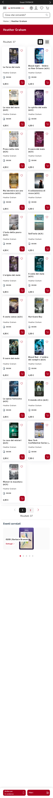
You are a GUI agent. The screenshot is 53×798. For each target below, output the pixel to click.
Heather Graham (9, 73)
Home (6, 21)
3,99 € (31, 334)
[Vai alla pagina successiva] (38, 509)
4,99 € (5, 126)
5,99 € (5, 84)
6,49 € (5, 375)
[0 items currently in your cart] (47, 8)
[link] (31, 8)
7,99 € (31, 458)
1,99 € (5, 209)
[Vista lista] (47, 42)
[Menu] (5, 8)
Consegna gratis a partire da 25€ (33, 2)
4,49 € (31, 84)
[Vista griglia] (40, 42)
